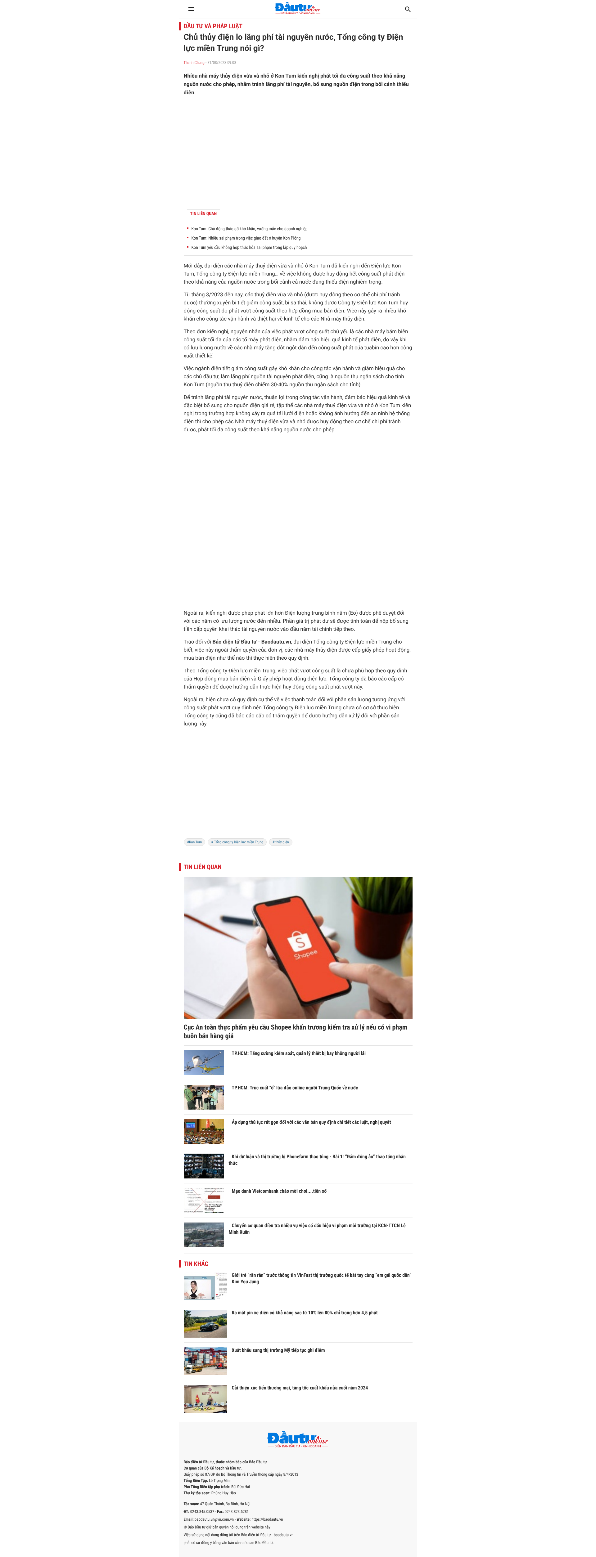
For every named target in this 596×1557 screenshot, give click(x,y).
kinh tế (292, 319)
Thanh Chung (194, 63)
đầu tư (211, 377)
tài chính (322, 629)
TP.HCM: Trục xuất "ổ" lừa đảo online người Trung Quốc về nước (295, 1088)
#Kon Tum (194, 842)
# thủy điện (281, 842)
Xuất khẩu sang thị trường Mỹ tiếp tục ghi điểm (278, 1350)
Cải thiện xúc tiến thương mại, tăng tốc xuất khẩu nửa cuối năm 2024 (300, 1388)
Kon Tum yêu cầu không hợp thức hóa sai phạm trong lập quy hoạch (249, 247)
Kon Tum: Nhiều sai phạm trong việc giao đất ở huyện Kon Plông (246, 238)
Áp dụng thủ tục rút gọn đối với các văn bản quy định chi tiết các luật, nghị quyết (311, 1122)
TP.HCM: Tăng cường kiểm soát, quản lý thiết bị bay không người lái (299, 1053)
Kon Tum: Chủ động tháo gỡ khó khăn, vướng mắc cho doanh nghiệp (250, 229)
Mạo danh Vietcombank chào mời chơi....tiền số (279, 1191)
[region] (298, 153)
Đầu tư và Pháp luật (213, 26)
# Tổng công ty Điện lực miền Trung (237, 842)
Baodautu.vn (276, 642)
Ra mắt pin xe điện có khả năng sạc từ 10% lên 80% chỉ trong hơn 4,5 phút (305, 1313)
